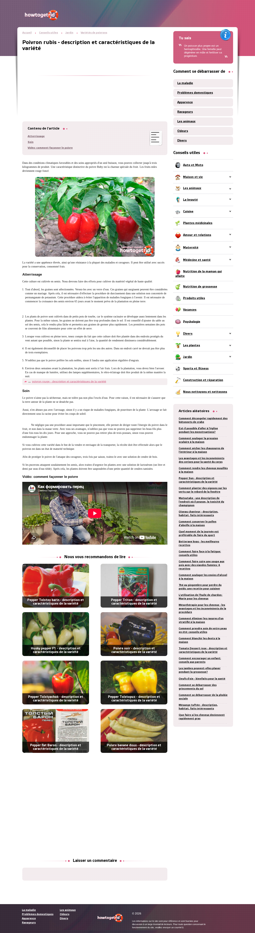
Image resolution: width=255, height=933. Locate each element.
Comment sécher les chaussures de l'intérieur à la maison (201, 450)
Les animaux (186, 121)
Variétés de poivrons (94, 33)
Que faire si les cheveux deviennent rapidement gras (202, 717)
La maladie (185, 83)
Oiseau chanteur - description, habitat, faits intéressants (198, 514)
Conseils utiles (48, 33)
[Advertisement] (94, 79)
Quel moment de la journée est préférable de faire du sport (199, 533)
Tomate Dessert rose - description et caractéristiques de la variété (203, 650)
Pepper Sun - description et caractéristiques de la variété (198, 480)
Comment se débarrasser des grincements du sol (198, 687)
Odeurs (182, 131)
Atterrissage (36, 136)
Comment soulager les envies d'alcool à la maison (203, 577)
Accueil (27, 33)
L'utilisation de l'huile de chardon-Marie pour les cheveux (201, 597)
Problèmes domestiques (195, 92)
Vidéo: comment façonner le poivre (50, 148)
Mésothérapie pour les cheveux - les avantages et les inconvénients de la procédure (202, 608)
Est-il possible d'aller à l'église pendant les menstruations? (198, 430)
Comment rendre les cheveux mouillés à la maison (203, 470)
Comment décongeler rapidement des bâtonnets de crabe (203, 420)
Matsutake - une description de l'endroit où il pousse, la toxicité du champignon (201, 502)
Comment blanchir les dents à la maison (199, 640)
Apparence (185, 102)
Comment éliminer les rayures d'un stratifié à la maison (201, 620)
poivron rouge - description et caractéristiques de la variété (69, 381)
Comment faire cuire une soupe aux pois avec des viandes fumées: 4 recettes (201, 565)
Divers (182, 140)
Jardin (69, 33)
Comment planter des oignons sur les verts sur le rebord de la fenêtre (203, 490)
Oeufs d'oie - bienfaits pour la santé (202, 679)
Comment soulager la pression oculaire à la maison (198, 440)
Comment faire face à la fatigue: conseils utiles (200, 553)
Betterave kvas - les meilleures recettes (199, 543)
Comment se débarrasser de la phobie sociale (203, 697)
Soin (30, 142)
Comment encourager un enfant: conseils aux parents (200, 660)
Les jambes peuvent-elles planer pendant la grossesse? (200, 670)
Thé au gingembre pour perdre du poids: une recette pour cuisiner (200, 587)
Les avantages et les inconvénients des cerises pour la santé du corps (201, 460)
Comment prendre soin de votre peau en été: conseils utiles (203, 630)
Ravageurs (185, 112)
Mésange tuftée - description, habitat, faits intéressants (198, 707)
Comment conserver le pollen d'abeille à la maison (197, 523)
